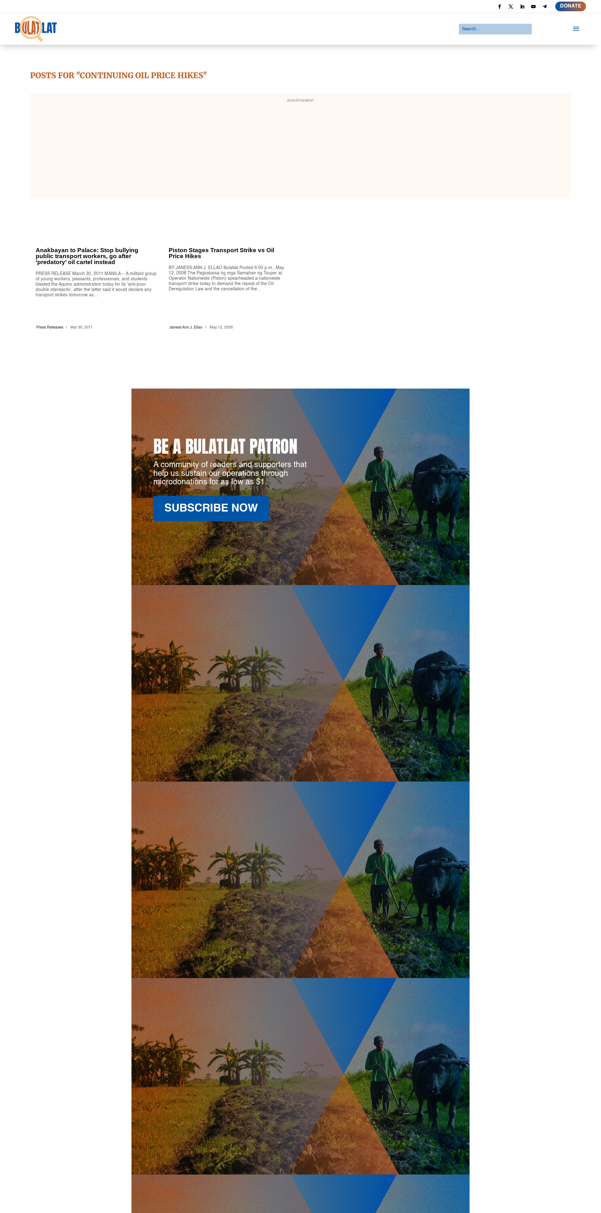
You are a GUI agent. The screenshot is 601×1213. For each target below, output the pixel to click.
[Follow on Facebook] (499, 6)
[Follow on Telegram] (544, 6)
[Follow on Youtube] (533, 6)
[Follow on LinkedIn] (522, 6)
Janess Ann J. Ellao (186, 327)
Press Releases (49, 327)
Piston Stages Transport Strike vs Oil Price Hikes (230, 277)
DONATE (570, 6)
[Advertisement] (300, 150)
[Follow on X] (510, 6)
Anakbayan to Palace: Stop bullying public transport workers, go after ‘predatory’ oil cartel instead (97, 277)
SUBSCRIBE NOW (211, 508)
